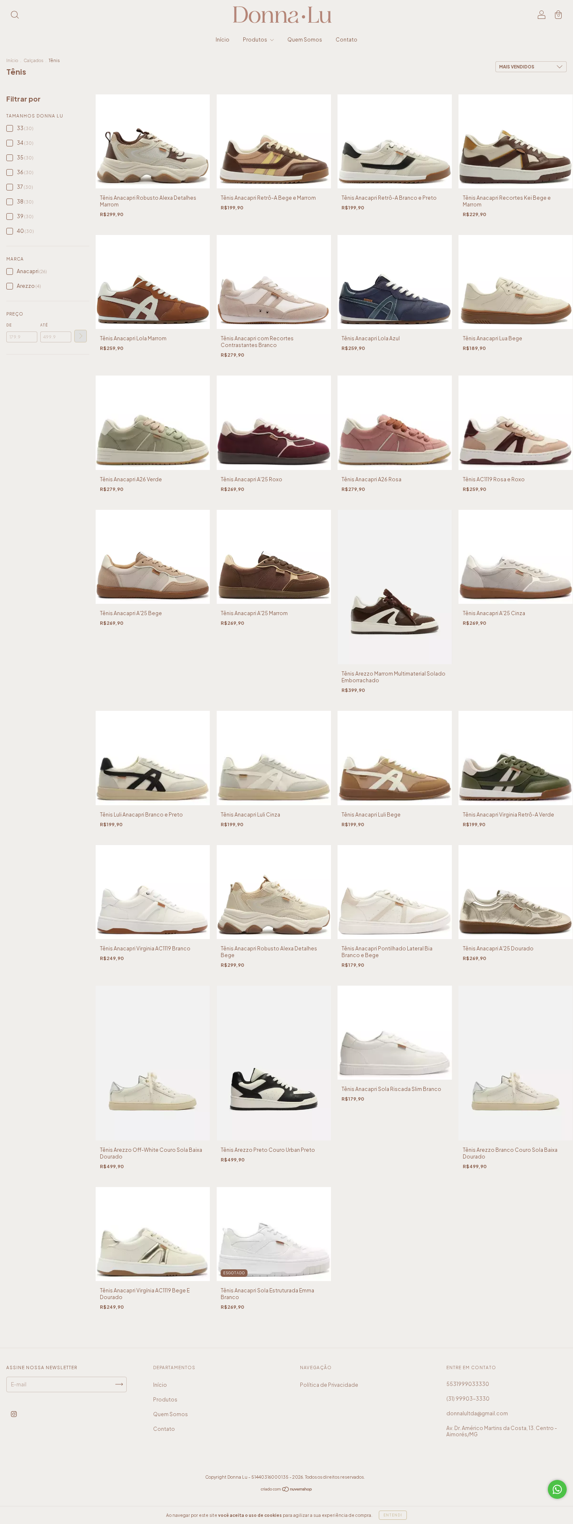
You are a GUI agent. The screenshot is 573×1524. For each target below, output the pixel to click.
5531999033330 (467, 1384)
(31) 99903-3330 (468, 1399)
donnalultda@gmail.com (477, 1413)
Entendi (392, 1515)
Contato (346, 40)
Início (222, 40)
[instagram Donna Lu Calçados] (13, 1414)
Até (44, 325)
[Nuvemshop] (286, 1490)
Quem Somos (304, 40)
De (9, 325)
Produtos (255, 40)
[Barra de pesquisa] (14, 16)
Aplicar (80, 336)
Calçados (33, 60)
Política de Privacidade (329, 1385)
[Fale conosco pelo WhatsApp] (557, 1489)
